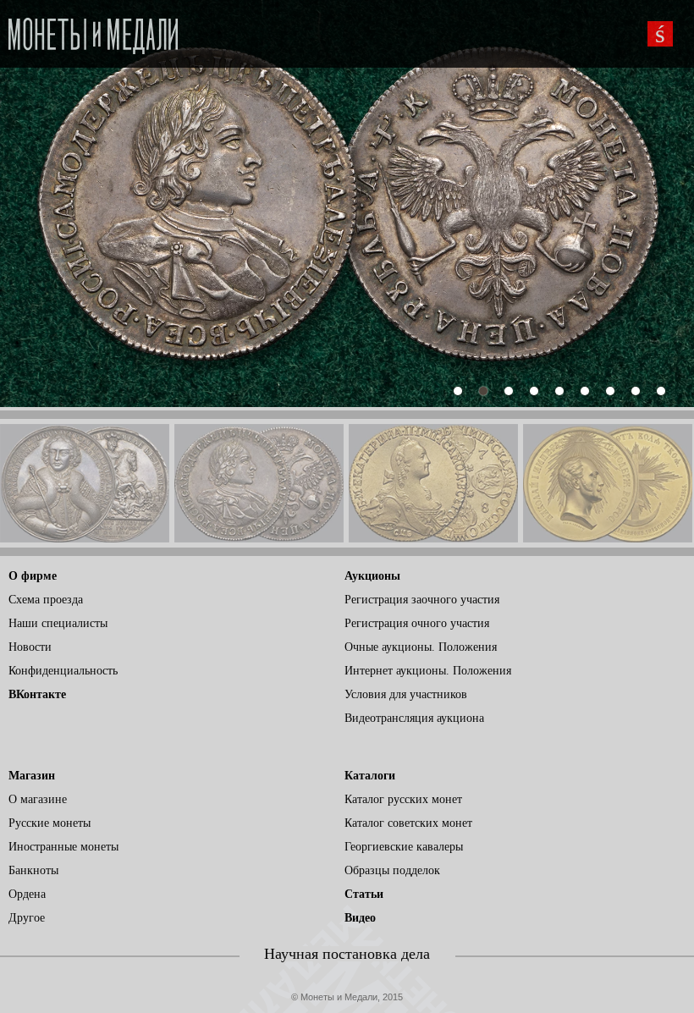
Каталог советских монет (408, 823)
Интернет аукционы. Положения (427, 670)
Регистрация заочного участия (421, 599)
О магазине (37, 799)
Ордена (27, 894)
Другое (26, 917)
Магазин (31, 775)
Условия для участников (405, 694)
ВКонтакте (37, 694)
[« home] (93, 31)
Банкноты (33, 870)
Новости (30, 647)
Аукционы (372, 576)
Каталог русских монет (403, 799)
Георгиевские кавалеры (403, 846)
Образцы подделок (392, 870)
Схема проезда (45, 599)
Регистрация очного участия (416, 623)
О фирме (32, 576)
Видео (360, 917)
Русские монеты (49, 823)
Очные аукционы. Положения (420, 647)
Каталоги (369, 775)
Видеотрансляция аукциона (414, 718)
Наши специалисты (57, 623)
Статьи (363, 894)
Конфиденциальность (63, 670)
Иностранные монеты (63, 846)
